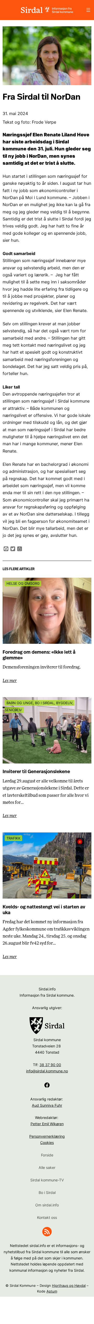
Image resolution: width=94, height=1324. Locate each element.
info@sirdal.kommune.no (47, 1071)
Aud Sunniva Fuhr (47, 1105)
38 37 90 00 (50, 1064)
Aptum (51, 1291)
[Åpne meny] (88, 10)
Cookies (47, 1142)
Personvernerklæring (47, 1136)
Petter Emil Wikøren (47, 1124)
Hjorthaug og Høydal (69, 1285)
